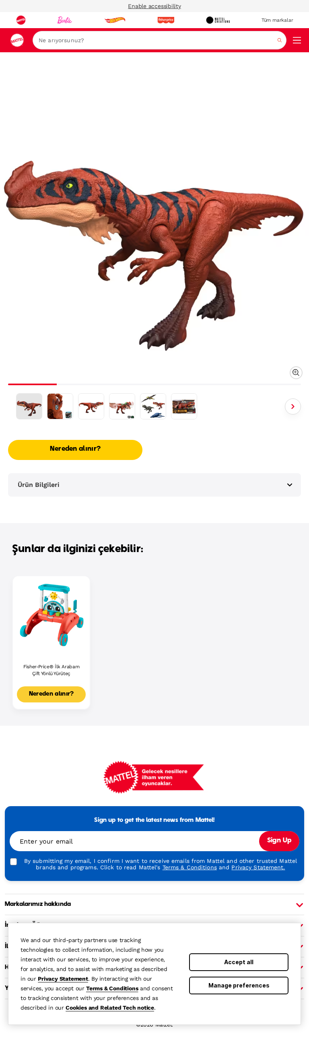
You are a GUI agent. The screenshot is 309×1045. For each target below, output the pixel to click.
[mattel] (21, 20)
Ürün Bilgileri (39, 485)
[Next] (293, 406)
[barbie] (64, 20)
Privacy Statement (63, 978)
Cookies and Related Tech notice (110, 1007)
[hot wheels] (115, 20)
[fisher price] (165, 20)
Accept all (238, 962)
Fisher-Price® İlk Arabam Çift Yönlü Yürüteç (51, 670)
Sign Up (279, 841)
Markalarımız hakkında (38, 904)
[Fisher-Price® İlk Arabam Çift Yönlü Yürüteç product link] (51, 614)
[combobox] (159, 40)
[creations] (218, 20)
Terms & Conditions (112, 988)
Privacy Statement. (258, 867)
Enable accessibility (154, 6)
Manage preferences (239, 985)
